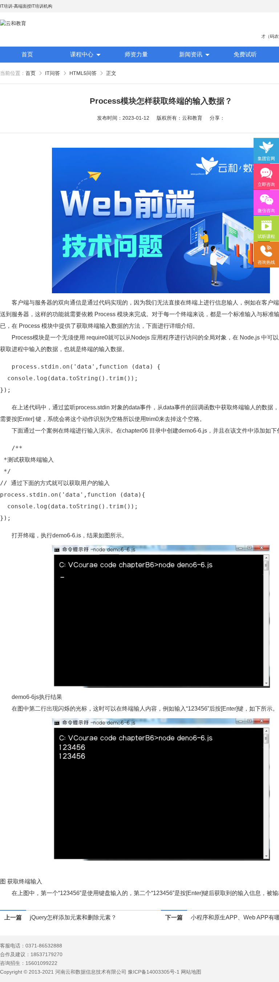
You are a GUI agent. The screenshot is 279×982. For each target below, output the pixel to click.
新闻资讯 (190, 54)
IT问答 (52, 73)
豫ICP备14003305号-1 (153, 972)
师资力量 (136, 54)
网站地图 (191, 972)
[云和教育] (32, 23)
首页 (27, 54)
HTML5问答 (83, 73)
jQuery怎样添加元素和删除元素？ (73, 917)
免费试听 (245, 54)
